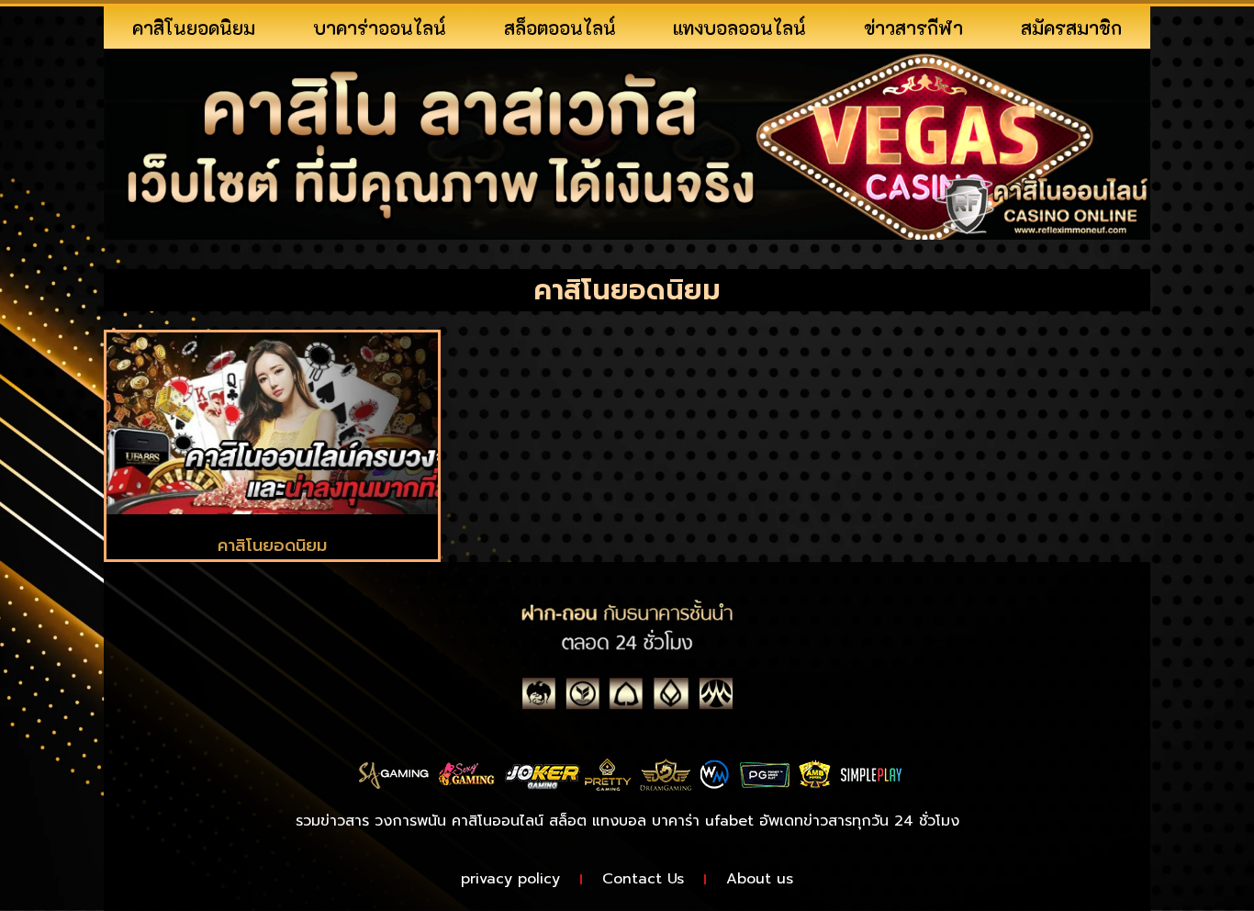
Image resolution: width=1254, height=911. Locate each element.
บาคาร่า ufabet (703, 821)
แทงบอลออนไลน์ (739, 27)
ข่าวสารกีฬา (913, 27)
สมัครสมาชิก (1071, 27)
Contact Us (643, 879)
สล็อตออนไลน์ (560, 27)
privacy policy (510, 879)
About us (759, 879)
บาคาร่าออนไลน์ (379, 27)
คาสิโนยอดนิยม (193, 27)
